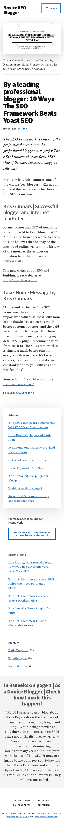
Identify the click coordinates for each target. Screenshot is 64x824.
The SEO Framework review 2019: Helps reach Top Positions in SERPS (31, 584)
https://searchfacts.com (20, 280)
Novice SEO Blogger (14, 9)
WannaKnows (26, 393)
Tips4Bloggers (17, 658)
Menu (53, 8)
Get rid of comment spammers (28, 460)
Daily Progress (18, 650)
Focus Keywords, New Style (26, 468)
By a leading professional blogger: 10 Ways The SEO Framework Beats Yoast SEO (30, 567)
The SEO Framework (46, 816)
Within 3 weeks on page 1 (25, 488)
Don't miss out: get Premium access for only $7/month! (32, 534)
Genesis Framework (17, 816)
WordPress (54, 813)
